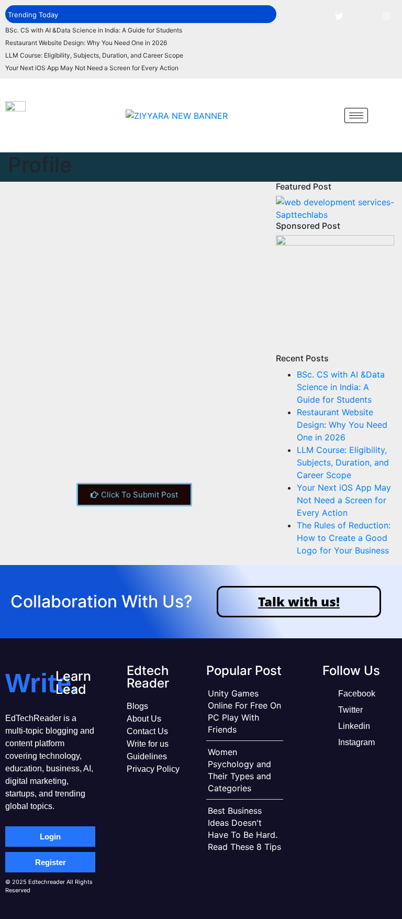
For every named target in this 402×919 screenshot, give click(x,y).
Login (50, 836)
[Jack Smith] (63, 236)
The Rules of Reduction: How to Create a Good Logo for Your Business (343, 538)
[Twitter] (339, 16)
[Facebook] (315, 16)
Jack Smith (164, 292)
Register (50, 862)
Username (32, 391)
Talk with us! (299, 601)
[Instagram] (386, 16)
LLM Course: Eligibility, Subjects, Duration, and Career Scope (94, 55)
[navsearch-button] (328, 115)
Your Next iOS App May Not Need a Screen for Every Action (91, 68)
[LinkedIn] (363, 16)
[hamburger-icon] (356, 115)
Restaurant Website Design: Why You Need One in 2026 (86, 43)
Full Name (31, 430)
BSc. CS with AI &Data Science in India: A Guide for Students (93, 30)
